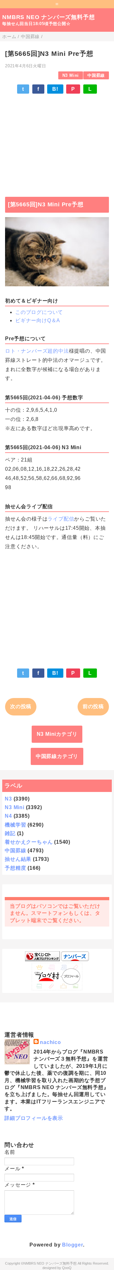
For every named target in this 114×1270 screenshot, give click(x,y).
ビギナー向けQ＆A (37, 320)
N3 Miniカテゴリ (57, 734)
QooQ (67, 1268)
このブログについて (39, 312)
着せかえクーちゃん (29, 842)
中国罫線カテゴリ (57, 756)
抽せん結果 (18, 859)
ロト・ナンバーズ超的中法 (37, 351)
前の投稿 (93, 706)
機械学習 (15, 825)
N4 (8, 816)
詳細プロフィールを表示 (33, 1118)
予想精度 (15, 868)
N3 (8, 798)
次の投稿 (20, 706)
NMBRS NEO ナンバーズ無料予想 (48, 17)
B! (55, 89)
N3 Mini (70, 75)
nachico (50, 1042)
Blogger (72, 1244)
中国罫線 (96, 75)
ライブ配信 (61, 519)
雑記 (10, 833)
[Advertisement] (57, 142)
